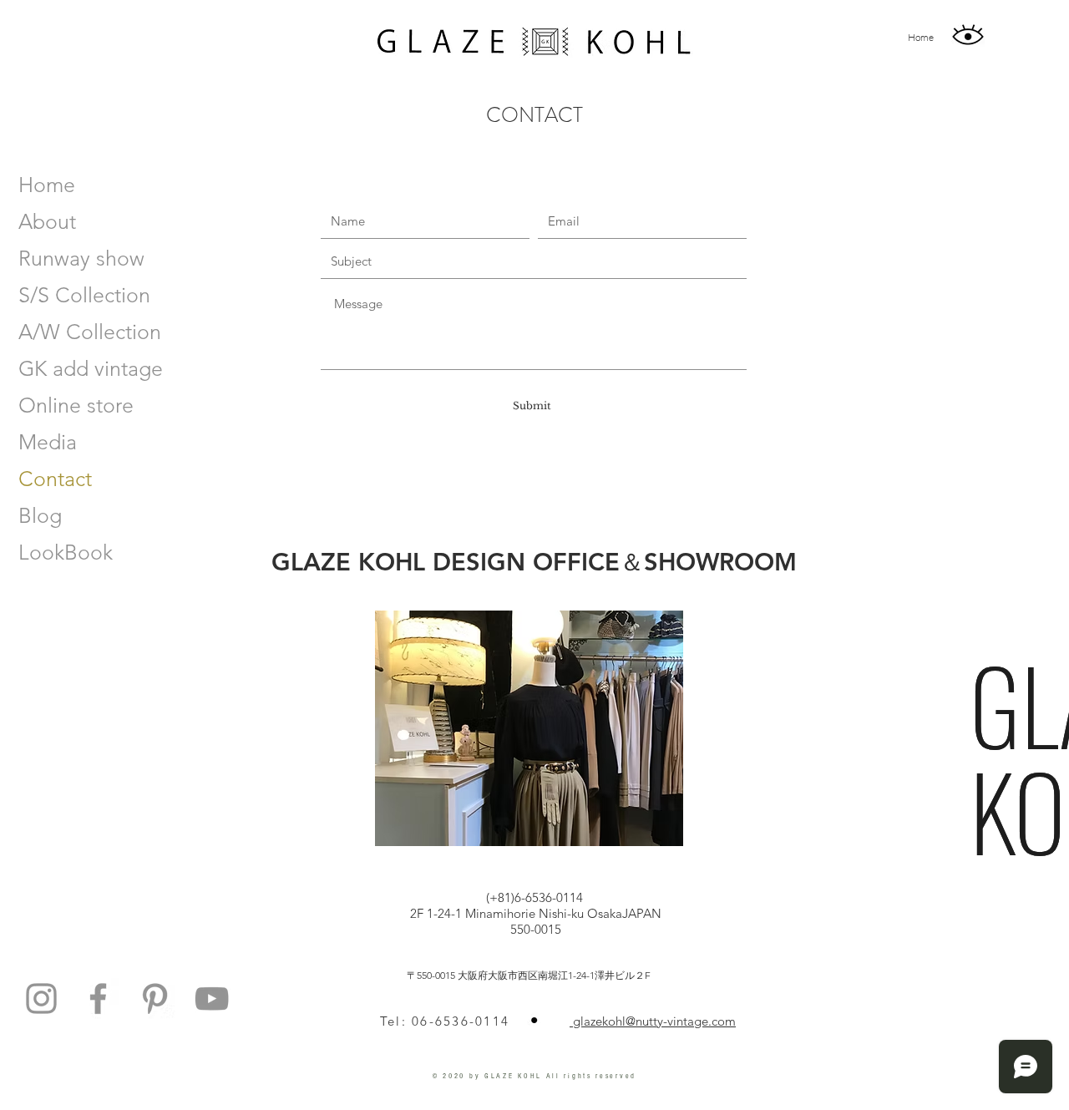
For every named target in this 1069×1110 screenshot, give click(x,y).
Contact (55, 478)
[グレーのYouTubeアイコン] (211, 998)
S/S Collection (84, 294)
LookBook (65, 552)
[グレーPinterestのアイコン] (154, 998)
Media (47, 441)
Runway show (81, 258)
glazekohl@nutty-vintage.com (653, 1021)
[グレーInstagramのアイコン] (41, 998)
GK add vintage (90, 368)
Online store (76, 405)
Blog (40, 515)
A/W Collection (89, 331)
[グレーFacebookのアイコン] (98, 998)
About (47, 221)
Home (46, 184)
